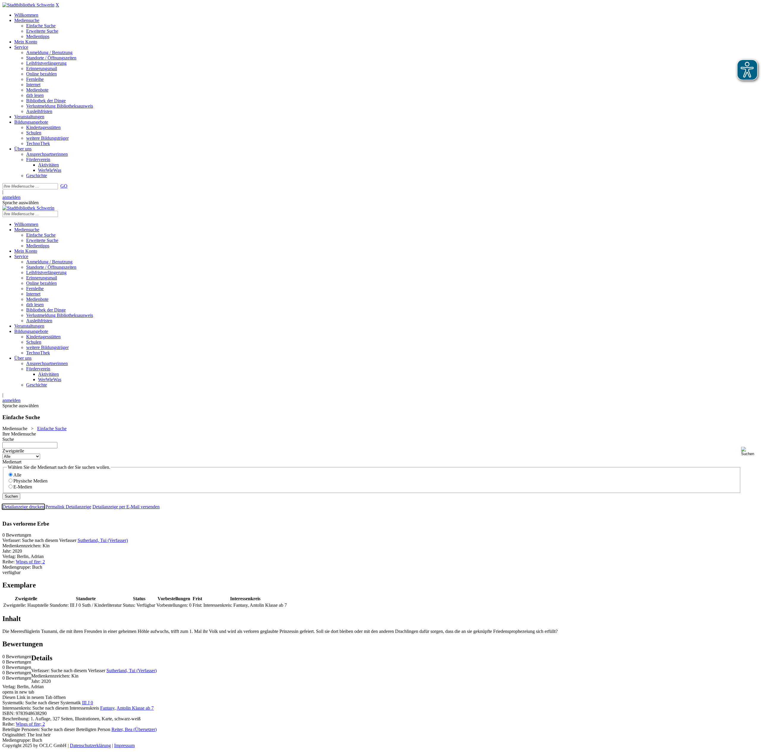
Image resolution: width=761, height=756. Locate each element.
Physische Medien (30, 480)
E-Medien (22, 486)
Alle (17, 474)
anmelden (11, 197)
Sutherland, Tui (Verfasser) (103, 540)
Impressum (124, 745)
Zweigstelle (13, 450)
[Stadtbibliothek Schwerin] (28, 4)
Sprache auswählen (20, 202)
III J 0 (87, 702)
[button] (750, 451)
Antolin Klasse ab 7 (135, 708)
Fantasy (107, 708)
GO (63, 185)
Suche (8, 439)
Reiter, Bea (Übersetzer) (134, 729)
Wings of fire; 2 (30, 561)
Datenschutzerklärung (90, 745)
